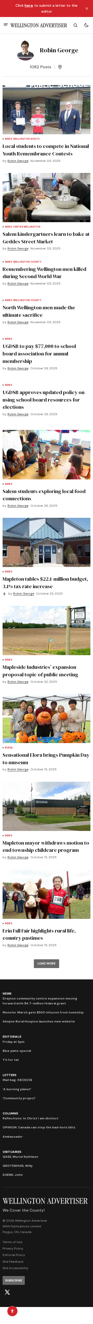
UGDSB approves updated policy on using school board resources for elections (43, 400)
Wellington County (27, 262)
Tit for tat (11, 1060)
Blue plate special (17, 1051)
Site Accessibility (15, 1268)
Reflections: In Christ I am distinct (30, 1118)
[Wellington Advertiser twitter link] (7, 1292)
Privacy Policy (13, 1248)
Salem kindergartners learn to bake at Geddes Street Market (46, 237)
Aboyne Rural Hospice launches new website (39, 1021)
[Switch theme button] (86, 25)
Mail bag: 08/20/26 (17, 1080)
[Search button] (75, 25)
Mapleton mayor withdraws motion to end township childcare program (46, 846)
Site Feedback (13, 1262)
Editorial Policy (14, 1255)
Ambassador (13, 1137)
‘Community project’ (19, 1098)
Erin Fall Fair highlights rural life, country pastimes (39, 934)
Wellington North (26, 139)
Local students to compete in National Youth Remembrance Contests (46, 150)
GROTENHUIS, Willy (18, 1166)
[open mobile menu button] (6, 25)
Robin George (17, 161)
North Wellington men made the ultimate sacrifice (39, 311)
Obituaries (12, 1152)
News (8, 139)
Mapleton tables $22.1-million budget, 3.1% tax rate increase (45, 582)
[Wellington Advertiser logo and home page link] (38, 25)
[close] (87, 8)
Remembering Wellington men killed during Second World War (44, 272)
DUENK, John (13, 1175)
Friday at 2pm (13, 1042)
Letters (9, 1075)
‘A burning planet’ (17, 1089)
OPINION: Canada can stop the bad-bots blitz (39, 1127)
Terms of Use (12, 1242)
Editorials (12, 1037)
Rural (9, 748)
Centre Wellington (26, 227)
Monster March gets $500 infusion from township (43, 1012)
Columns (10, 1113)
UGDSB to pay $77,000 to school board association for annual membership (39, 354)
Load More (46, 963)
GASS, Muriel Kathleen (20, 1157)
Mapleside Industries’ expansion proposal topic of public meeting (40, 670)
